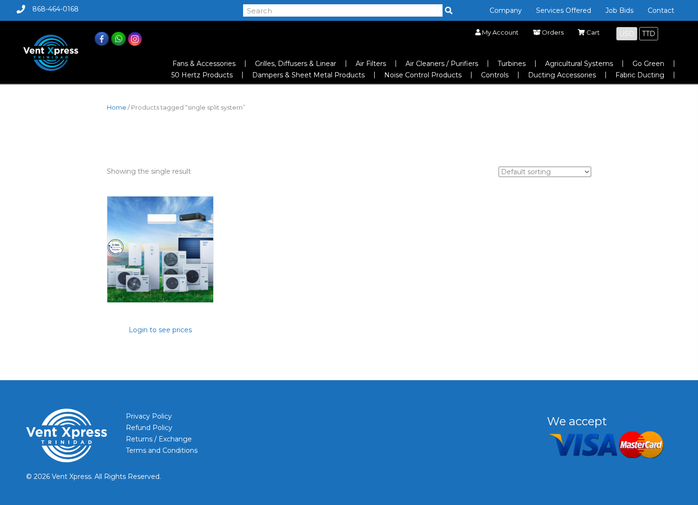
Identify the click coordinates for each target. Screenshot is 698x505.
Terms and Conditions (162, 450)
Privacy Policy (149, 416)
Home (116, 107)
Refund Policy (149, 427)
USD (626, 33)
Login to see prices (160, 330)
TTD (648, 33)
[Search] (449, 10)
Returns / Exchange (159, 439)
